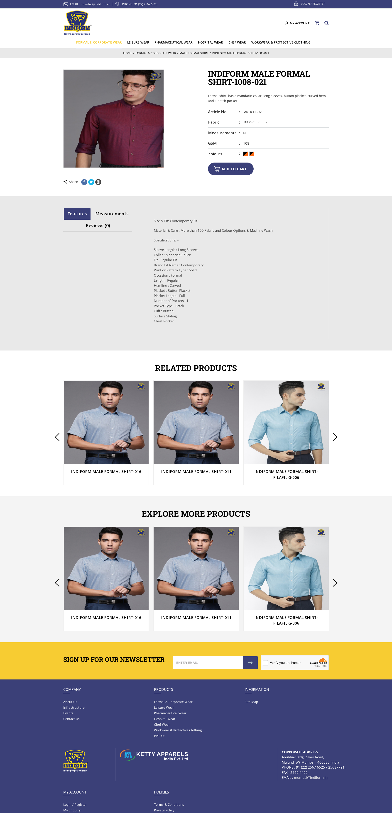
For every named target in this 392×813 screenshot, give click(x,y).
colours (215, 153)
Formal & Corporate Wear (173, 702)
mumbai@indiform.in (95, 4)
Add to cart (234, 169)
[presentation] (57, 437)
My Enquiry (72, 810)
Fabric (213, 122)
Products (163, 689)
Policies (161, 792)
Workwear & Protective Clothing (178, 730)
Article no (217, 111)
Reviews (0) (98, 225)
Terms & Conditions (169, 804)
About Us (70, 702)
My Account (74, 792)
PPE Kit (159, 736)
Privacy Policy (164, 810)
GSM (212, 143)
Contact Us (71, 719)
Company (72, 689)
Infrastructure (74, 707)
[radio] (245, 154)
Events (68, 713)
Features (77, 214)
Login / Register (313, 4)
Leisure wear (164, 707)
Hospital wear (164, 719)
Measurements (222, 132)
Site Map (251, 702)
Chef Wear (162, 724)
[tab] (77, 214)
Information (257, 689)
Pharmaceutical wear (170, 713)
